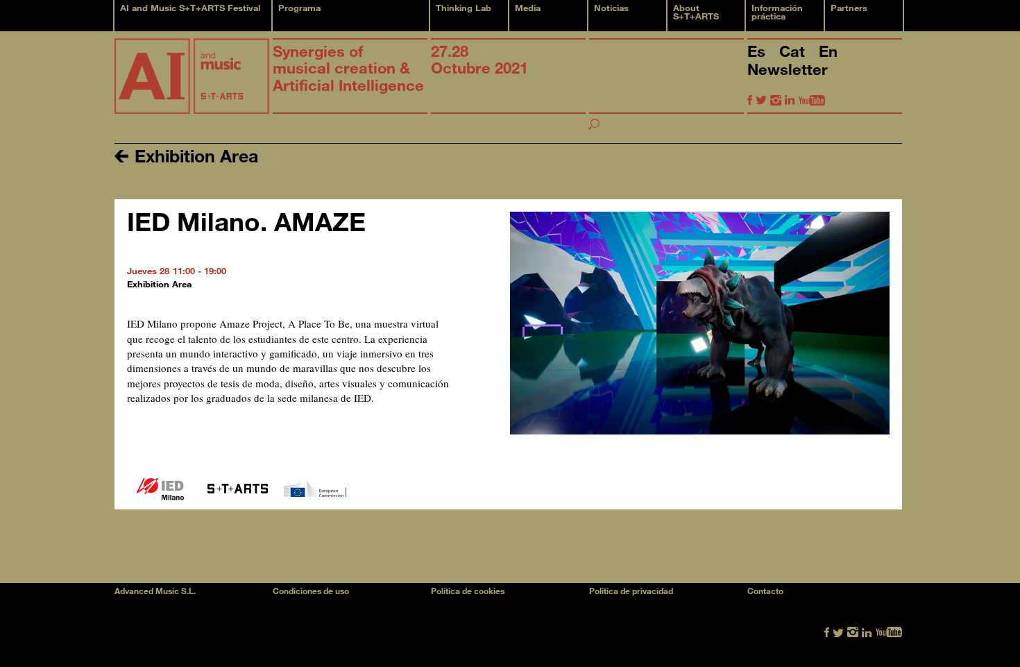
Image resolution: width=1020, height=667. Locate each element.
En (828, 51)
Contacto (765, 590)
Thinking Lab (463, 7)
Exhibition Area (194, 155)
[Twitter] (761, 99)
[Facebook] (749, 99)
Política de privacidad (631, 590)
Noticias (611, 7)
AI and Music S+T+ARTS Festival (190, 7)
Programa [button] (299, 7)
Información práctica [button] (777, 12)
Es (758, 51)
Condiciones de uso (311, 590)
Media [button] (528, 7)
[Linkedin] (790, 99)
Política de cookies (467, 590)
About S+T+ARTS (696, 12)
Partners (849, 7)
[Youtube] (812, 99)
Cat (794, 51)
